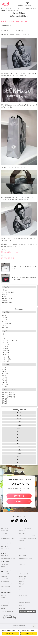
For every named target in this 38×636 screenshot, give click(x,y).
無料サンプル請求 (23, 595)
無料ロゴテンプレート (6, 555)
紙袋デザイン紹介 (13, 252)
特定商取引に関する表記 (24, 602)
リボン (2, 589)
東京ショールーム (7, 298)
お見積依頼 (3, 595)
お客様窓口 (3, 597)
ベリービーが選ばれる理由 (25, 528)
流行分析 (3, 252)
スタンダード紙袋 (5, 573)
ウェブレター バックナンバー (7, 538)
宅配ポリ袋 (21, 584)
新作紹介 (4, 294)
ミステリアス (6, 369)
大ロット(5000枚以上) (8, 397)
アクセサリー (6, 317)
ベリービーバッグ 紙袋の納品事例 (27, 535)
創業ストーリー (22, 530)
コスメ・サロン (6, 323)
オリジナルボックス (5, 586)
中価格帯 (4, 401)
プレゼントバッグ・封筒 (6, 584)
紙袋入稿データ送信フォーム (25, 558)
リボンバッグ (22, 564)
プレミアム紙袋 (4, 578)
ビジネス (4, 386)
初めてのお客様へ (5, 530)
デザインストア (22, 555)
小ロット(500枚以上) (8, 392)
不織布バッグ (22, 581)
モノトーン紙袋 (22, 576)
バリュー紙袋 (4, 576)
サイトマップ (22, 608)
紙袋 (12, 258)
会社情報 (3, 608)
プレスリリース (4, 605)
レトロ (4, 367)
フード (4, 325)
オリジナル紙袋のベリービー (8, 8)
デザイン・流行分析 (8, 292)
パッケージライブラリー (6, 542)
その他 (4, 315)
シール (20, 589)
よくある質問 (4, 533)
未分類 (4, 296)
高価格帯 (4, 403)
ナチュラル (5, 380)
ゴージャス (5, 384)
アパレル (4, 319)
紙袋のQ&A (21, 605)
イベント (4, 321)
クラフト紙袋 (22, 578)
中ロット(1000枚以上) (8, 394)
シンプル (4, 378)
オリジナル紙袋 (6, 258)
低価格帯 (4, 399)
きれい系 (4, 382)
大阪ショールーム (23, 548)
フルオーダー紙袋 (5, 581)
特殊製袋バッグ (4, 566)
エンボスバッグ (4, 564)
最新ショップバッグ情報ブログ (24, 8)
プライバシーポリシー (6, 603)
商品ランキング (22, 533)
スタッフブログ (4, 535)
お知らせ (4, 290)
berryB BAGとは (4, 528)
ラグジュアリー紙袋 (23, 573)
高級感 (4, 376)
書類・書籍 (5, 327)
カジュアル (5, 373)
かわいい (4, 371)
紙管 (20, 586)
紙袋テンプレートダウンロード (8, 558)
